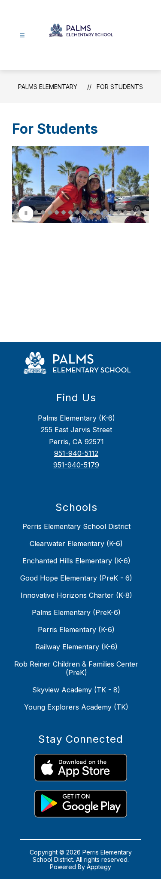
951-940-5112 (76, 453)
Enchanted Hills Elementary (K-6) (76, 560)
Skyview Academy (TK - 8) (76, 689)
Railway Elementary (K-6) (76, 646)
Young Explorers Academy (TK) (76, 707)
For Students (120, 86)
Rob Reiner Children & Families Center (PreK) (76, 668)
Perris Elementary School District (76, 526)
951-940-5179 (76, 465)
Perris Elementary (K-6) (76, 629)
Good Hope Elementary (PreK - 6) (76, 578)
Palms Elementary (47, 86)
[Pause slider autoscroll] (25, 213)
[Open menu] (22, 35)
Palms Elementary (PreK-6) (76, 612)
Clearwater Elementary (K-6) (76, 543)
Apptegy (99, 866)
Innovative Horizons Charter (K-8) (76, 595)
